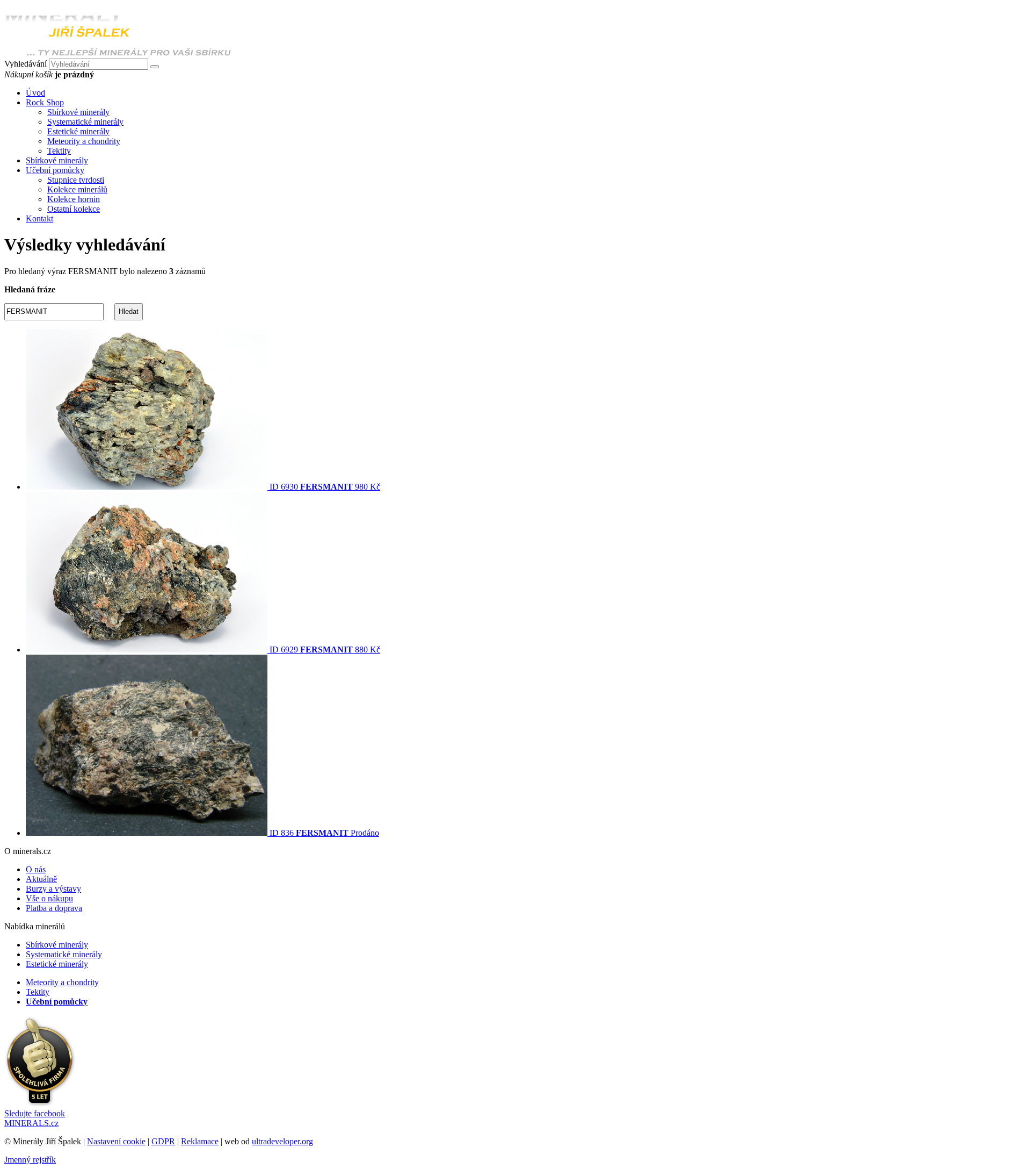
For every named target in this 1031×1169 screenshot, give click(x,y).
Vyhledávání (25, 63)
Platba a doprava (54, 908)
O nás (36, 869)
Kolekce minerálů (77, 189)
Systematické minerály (85, 121)
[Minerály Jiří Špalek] (117, 53)
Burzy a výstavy (53, 888)
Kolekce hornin (73, 199)
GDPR (163, 1141)
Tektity (59, 150)
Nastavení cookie (116, 1141)
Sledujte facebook (34, 1118)
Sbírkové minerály (78, 112)
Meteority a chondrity (83, 141)
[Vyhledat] (154, 66)
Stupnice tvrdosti (75, 179)
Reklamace (200, 1141)
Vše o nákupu (49, 898)
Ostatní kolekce (73, 208)
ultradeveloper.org (282, 1141)
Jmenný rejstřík (30, 1159)
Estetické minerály (78, 131)
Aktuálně (41, 879)
